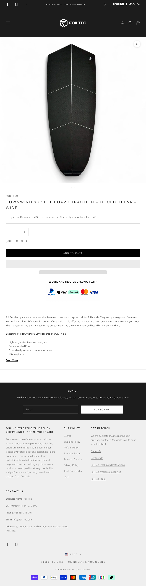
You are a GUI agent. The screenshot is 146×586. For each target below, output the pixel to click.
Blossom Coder (83, 569)
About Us (96, 451)
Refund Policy (71, 447)
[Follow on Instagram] (17, 4)
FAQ (66, 477)
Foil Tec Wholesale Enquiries (106, 471)
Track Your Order (73, 471)
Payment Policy (72, 453)
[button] (73, 264)
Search (67, 435)
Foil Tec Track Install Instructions (108, 464)
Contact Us (97, 457)
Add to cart (73, 253)
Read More (12, 360)
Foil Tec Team (98, 478)
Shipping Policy (72, 441)
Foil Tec (12, 196)
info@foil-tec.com (23, 519)
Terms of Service (73, 459)
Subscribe (102, 409)
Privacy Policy (71, 465)
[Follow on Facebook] (7, 4)
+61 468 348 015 (23, 512)
